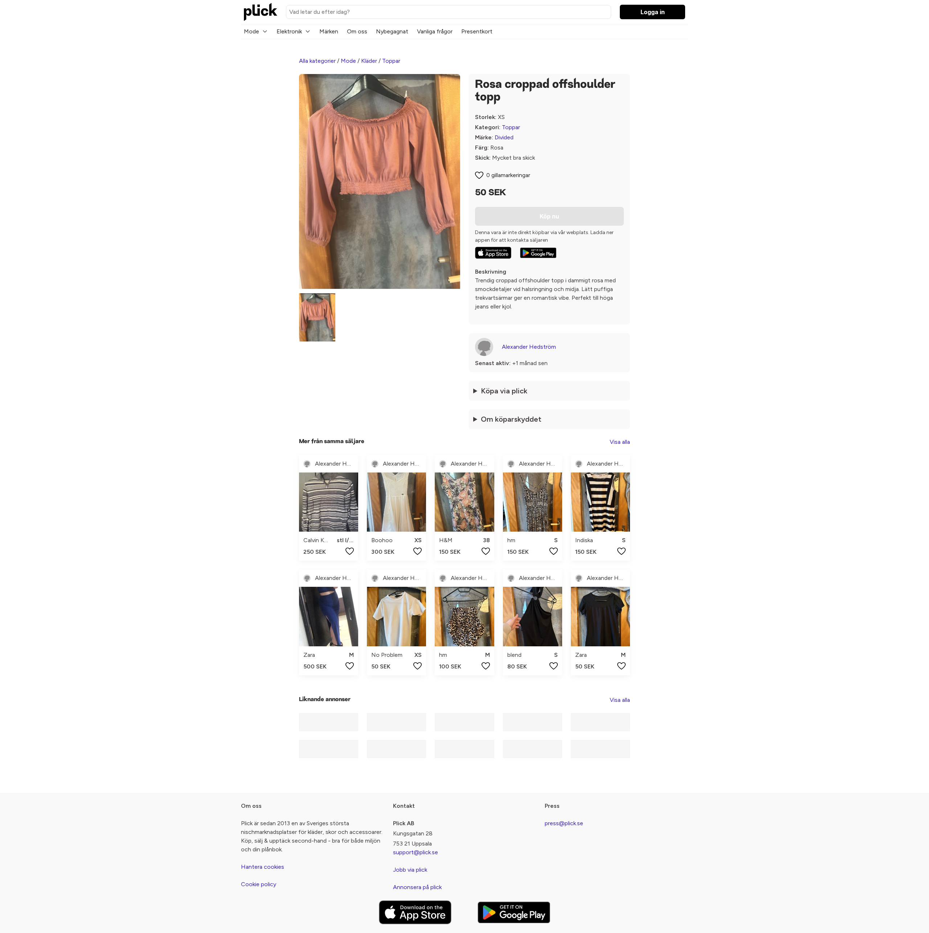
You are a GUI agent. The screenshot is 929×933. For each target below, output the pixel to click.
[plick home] (260, 12)
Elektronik (289, 31)
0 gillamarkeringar (508, 175)
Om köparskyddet (511, 419)
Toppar (391, 60)
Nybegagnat (392, 31)
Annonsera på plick (417, 887)
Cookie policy (258, 884)
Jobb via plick (410, 869)
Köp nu (549, 216)
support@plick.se (415, 852)
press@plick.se (564, 823)
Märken (328, 31)
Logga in (653, 12)
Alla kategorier (317, 60)
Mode (251, 31)
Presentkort (476, 31)
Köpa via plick (504, 390)
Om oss (357, 31)
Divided (504, 137)
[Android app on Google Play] (538, 252)
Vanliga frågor (435, 31)
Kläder (369, 60)
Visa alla (620, 441)
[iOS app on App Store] (493, 253)
